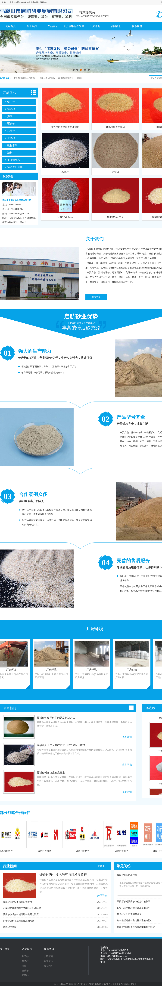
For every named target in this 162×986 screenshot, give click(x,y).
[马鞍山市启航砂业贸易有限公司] (36, 18)
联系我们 (137, 26)
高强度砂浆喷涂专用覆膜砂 (25, 78)
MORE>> (102, 866)
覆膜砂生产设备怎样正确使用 (17, 902)
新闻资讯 (116, 26)
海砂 (9, 116)
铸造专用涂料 (14, 167)
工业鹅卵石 (13, 160)
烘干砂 (11, 101)
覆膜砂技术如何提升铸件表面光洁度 (21, 914)
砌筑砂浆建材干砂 (66, 78)
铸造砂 (11, 109)
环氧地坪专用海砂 (47, 78)
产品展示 (53, 26)
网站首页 (11, 26)
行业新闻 (10, 866)
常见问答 (124, 866)
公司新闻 (9, 708)
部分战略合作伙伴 (74, 26)
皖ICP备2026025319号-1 (124, 984)
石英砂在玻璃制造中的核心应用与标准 (22, 908)
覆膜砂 (11, 123)
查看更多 (96, 297)
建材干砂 (12, 145)
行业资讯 (48, 961)
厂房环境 (95, 26)
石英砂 (80, 78)
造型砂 (11, 138)
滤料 (9, 152)
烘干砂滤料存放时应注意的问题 (18, 921)
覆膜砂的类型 (9, 927)
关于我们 (32, 26)
